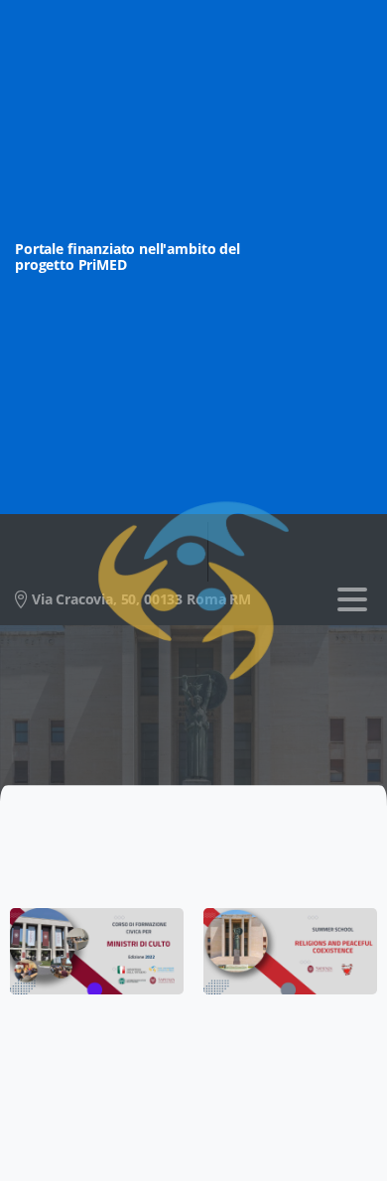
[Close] (348, 1147)
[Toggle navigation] (352, 599)
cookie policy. (142, 1161)
